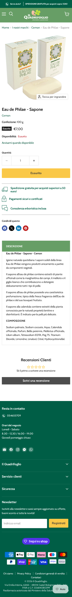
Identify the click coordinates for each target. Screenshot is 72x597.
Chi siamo (8, 573)
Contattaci (36, 577)
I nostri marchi (20, 27)
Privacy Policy (24, 573)
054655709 (13, 415)
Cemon (35, 27)
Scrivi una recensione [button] (36, 380)
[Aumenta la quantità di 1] (34, 160)
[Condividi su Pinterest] (25, 228)
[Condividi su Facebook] (4, 228)
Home (5, 27)
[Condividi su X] (11, 228)
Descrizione (14, 246)
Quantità (6, 152)
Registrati (58, 523)
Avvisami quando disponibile (18, 142)
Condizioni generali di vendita (50, 573)
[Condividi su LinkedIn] (18, 228)
